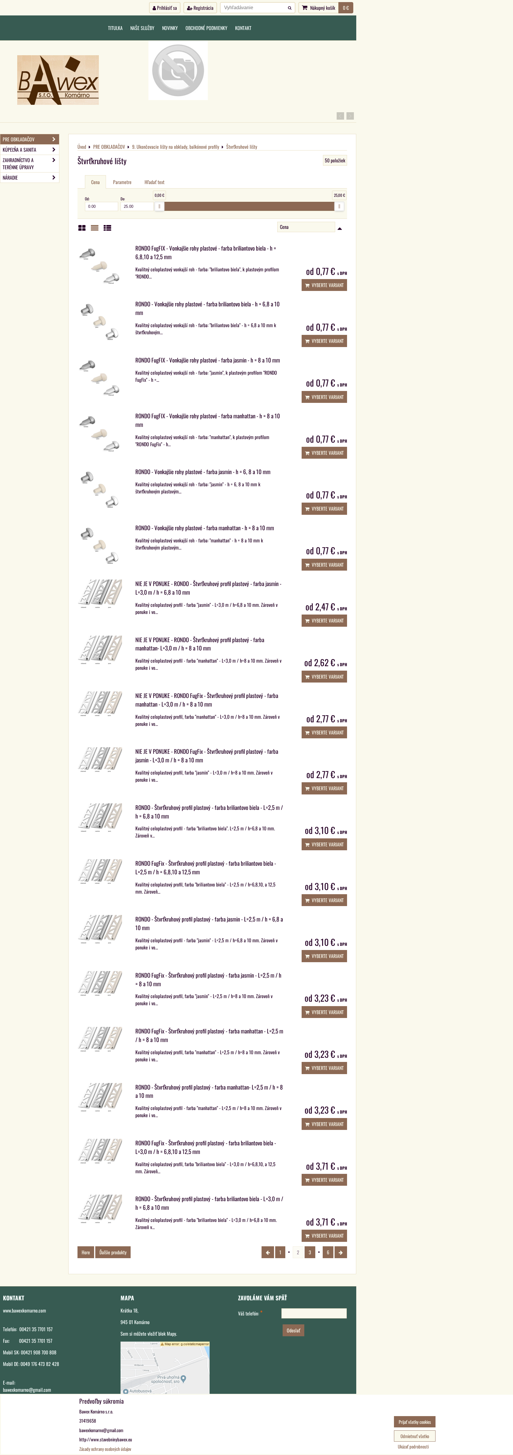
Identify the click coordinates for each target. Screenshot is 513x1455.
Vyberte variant (326, 285)
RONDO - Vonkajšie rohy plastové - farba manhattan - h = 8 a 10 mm (204, 527)
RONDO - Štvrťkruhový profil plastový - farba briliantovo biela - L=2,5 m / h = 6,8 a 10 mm (209, 811)
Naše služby (142, 27)
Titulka (115, 27)
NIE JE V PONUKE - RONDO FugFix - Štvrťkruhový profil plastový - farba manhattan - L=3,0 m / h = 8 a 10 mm (206, 699)
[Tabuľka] (107, 229)
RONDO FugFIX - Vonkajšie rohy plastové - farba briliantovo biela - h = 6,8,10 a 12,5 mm (205, 252)
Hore (86, 1252)
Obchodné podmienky (206, 27)
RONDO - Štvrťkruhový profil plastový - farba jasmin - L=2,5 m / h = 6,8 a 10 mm (209, 923)
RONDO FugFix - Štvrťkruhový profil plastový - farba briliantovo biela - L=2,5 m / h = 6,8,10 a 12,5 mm (205, 867)
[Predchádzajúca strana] (268, 1252)
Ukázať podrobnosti (413, 1446)
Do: (123, 199)
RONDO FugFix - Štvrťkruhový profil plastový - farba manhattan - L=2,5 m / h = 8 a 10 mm (209, 1035)
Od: (87, 199)
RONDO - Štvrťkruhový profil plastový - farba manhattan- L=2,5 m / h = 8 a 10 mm (209, 1091)
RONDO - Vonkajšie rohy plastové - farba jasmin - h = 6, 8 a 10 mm (202, 471)
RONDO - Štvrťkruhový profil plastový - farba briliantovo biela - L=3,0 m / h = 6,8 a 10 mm (209, 1203)
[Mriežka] (81, 229)
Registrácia (202, 7)
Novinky (170, 27)
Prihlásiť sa (166, 7)
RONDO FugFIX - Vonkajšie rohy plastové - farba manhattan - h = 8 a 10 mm (207, 420)
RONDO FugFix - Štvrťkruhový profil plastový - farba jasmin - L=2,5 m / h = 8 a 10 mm (208, 979)
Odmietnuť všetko (414, 1436)
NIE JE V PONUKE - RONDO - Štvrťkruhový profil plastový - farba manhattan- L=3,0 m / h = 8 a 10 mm (199, 644)
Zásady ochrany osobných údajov (105, 1448)
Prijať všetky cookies (415, 1421)
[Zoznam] (94, 229)
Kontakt (243, 27)
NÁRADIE (10, 177)
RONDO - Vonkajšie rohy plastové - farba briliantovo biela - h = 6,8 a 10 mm (207, 308)
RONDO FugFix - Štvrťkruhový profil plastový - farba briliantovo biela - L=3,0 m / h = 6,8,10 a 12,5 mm (205, 1147)
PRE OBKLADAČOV (18, 139)
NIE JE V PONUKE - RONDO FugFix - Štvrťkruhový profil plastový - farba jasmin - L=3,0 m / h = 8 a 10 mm (206, 755)
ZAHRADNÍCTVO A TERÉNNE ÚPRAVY (18, 163)
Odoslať (293, 1330)
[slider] (159, 206)
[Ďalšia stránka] (341, 1252)
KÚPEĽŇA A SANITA (19, 149)
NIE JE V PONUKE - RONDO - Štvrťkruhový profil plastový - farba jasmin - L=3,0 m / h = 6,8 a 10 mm (208, 587)
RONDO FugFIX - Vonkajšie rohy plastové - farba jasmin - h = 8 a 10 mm (207, 360)
